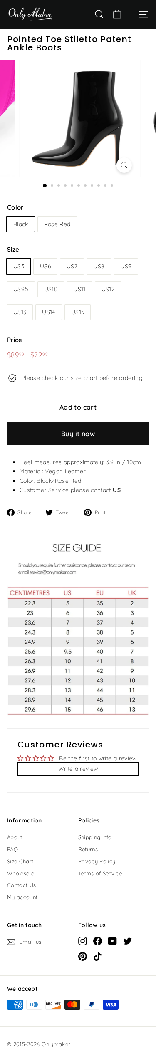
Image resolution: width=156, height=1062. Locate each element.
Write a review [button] (78, 768)
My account (22, 897)
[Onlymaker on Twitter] (127, 940)
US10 (50, 289)
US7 (72, 266)
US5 (18, 266)
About (14, 837)
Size (13, 249)
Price (14, 340)
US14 (48, 312)
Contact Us (21, 885)
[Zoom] (124, 165)
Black (20, 224)
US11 (79, 289)
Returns (88, 849)
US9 (125, 266)
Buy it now (78, 434)
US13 (19, 312)
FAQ (12, 849)
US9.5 (20, 289)
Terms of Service (100, 873)
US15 (77, 312)
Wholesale (20, 873)
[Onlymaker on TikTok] (97, 956)
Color (15, 207)
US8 (98, 266)
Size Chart (20, 861)
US (117, 490)
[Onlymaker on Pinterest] (82, 956)
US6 (45, 266)
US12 (108, 289)
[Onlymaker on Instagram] (82, 940)
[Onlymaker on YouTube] (112, 940)
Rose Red (57, 224)
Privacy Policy (97, 861)
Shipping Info (95, 837)
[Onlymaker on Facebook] (97, 940)
